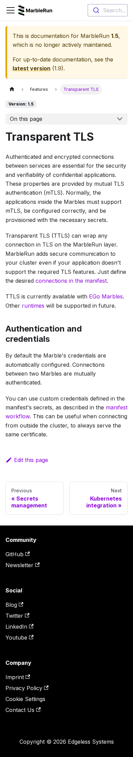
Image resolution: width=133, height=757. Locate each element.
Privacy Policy (23, 688)
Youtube (16, 637)
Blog (11, 604)
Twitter (14, 615)
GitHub (14, 554)
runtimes (33, 305)
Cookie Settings (25, 699)
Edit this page (31, 460)
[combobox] (108, 10)
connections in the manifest (71, 280)
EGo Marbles (106, 296)
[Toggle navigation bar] (10, 10)
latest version (31, 68)
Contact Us (19, 709)
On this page (26, 118)
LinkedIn (16, 626)
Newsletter (19, 565)
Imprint (14, 677)
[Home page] (11, 89)
